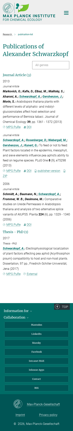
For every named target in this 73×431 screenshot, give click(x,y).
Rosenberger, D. (36, 140)
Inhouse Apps (36, 369)
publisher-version (49, 171)
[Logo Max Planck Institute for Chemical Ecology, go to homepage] (29, 12)
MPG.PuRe (13, 127)
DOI (29, 127)
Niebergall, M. (57, 140)
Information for (16, 311)
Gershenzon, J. (52, 96)
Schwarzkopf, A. (30, 96)
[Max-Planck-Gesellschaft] (20, 404)
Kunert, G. (31, 145)
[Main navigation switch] (66, 13)
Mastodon (36, 324)
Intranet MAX (36, 361)
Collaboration (15, 317)
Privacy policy (48, 415)
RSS (36, 388)
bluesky (36, 342)
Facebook (36, 351)
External (32, 274)
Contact (36, 379)
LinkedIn (36, 334)
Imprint (20, 415)
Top (65, 307)
